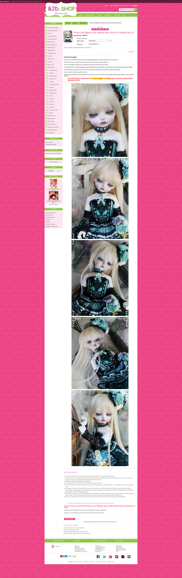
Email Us (57, 546)
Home (106, 5)
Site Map (48, 222)
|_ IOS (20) (51, 107)
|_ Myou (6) (51, 87)
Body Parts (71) (52, 115)
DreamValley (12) (52, 44)
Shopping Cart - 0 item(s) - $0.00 (121, 5)
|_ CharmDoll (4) (52, 76)
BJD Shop (79, 561)
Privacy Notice (49, 215)
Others (74, 23)
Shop (80, 15)
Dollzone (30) (51, 42)
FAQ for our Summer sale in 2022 (71, 529)
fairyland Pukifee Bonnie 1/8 (53, 201)
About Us (77, 546)
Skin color (80, 41)
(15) (52, 110)
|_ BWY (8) (51, 73)
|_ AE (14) (50, 113)
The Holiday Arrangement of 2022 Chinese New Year (76, 531)
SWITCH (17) (51, 59)
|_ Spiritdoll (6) (52, 90)
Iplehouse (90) (51, 50)
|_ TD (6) (50, 96)
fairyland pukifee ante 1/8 (53, 189)
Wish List (117, 15)
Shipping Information (51, 144)
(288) (51, 67)
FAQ (117, 551)
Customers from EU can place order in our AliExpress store (26, 2)
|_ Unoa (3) (51, 98)
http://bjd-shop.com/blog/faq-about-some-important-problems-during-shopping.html (85, 510)
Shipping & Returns (51, 212)
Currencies (53, 167)
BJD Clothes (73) (52, 124)
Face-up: (80, 44)
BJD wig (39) (51, 121)
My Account (98, 551)
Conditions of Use (50, 217)
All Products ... (51, 132)
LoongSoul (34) (52, 53)
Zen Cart (92, 561)
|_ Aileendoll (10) (52, 70)
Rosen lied (83, 23)
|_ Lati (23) (51, 81)
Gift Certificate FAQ (79, 548)
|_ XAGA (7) (51, 101)
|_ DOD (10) (51, 104)
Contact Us (107, 15)
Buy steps (118, 546)
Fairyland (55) (51, 47)
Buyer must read (53, 162)
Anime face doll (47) (53, 30)
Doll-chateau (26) (52, 39)
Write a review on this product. (53, 153)
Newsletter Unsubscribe (52, 226)
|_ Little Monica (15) (53, 84)
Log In (65, 47)
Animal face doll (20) (53, 27)
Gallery (99, 15)
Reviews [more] (53, 150)
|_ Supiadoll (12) (52, 93)
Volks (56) (50, 61)
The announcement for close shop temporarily (74, 528)
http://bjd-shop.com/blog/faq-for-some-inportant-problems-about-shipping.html (84, 512)
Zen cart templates (101, 561)
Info (123, 15)
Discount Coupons (50, 224)
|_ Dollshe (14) (52, 78)
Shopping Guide (89, 15)
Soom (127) (51, 64)
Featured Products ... (53, 130)
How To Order (49, 142)
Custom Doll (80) (52, 36)
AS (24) (49, 33)
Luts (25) (50, 56)
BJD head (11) (51, 118)
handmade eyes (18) (53, 127)
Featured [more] (53, 176)
